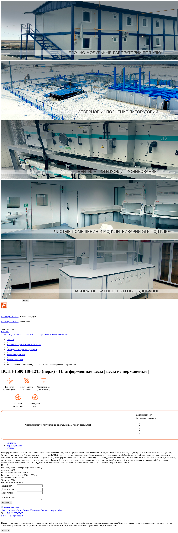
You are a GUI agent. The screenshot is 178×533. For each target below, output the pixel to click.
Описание (11, 443)
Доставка (44, 334)
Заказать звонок (8, 329)
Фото (18, 334)
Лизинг (53, 334)
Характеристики (14, 445)
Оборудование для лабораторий (22, 349)
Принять (5, 530)
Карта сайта (56, 510)
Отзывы (10, 448)
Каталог (5, 331)
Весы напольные (15, 359)
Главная (10, 339)
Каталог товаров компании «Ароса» (24, 344)
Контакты (34, 334)
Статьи (25, 334)
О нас (4, 334)
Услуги (11, 334)
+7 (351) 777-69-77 (9, 321)
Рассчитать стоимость (146, 418)
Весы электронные (16, 354)
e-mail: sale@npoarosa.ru (12, 516)
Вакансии (63, 334)
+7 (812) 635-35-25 (9, 316)
